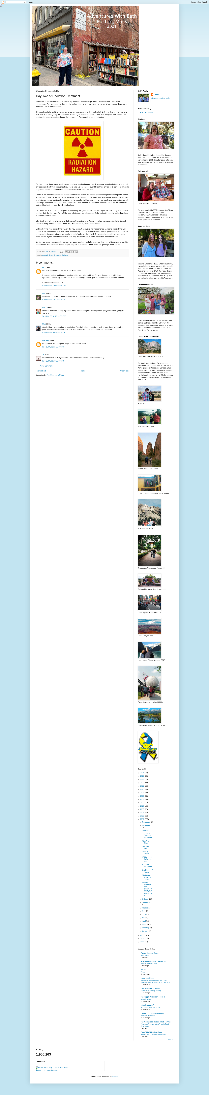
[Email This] (66, 251)
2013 (142, 816)
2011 (142, 935)
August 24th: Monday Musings (151, 991)
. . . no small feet (147, 978)
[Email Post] (61, 251)
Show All (170, 1039)
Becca (45, 307)
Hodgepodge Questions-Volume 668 (153, 1034)
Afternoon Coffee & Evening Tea (153, 961)
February (146, 928)
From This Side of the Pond (151, 1032)
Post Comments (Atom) (55, 375)
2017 (142, 803)
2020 (142, 793)
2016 (142, 806)
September (146, 903)
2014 (142, 813)
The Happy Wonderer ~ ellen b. (153, 997)
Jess (44, 267)
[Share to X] (71, 251)
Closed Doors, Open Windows (152, 1014)
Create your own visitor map (47, 1070)
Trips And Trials (145, 842)
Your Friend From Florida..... (152, 989)
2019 (142, 796)
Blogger (115, 1077)
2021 (142, 789)
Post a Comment (46, 366)
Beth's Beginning (146, 113)
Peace (143, 972)
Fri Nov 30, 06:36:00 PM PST (53, 361)
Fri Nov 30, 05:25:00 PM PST (53, 347)
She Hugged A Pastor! (147, 871)
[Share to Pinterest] (76, 251)
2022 (142, 786)
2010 (142, 939)
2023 (142, 783)
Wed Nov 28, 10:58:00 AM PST (54, 286)
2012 (142, 819)
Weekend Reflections (148, 1016)
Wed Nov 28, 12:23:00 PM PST (54, 300)
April (144, 921)
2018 (142, 799)
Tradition (145, 830)
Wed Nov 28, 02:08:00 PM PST (54, 333)
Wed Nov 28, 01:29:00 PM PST (54, 316)
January (145, 931)
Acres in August (146, 999)
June (144, 914)
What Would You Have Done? (146, 877)
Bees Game (145, 955)
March (144, 925)
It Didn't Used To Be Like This (147, 859)
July (144, 911)
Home (83, 371)
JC (43, 355)
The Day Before (145, 853)
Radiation (65, 255)
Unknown (46, 340)
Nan (44, 324)
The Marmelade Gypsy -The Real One (156, 1022)
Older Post (124, 371)
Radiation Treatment (147, 866)
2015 (142, 809)
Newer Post (41, 371)
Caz (43, 293)
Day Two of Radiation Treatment (147, 836)
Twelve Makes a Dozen (150, 953)
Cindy (156, 95)
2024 (142, 779)
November (146, 825)
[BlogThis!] (68, 251)
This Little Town (145, 847)
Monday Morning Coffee (149, 963)
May (144, 918)
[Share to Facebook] (74, 251)
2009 (142, 942)
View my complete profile (160, 98)
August (145, 908)
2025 (142, 776)
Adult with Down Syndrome (51, 255)
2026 (142, 773)
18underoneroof (147, 1005)
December (146, 822)
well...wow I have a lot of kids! (151, 1007)
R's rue (143, 970)
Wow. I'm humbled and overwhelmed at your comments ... (147, 889)
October (145, 899)
